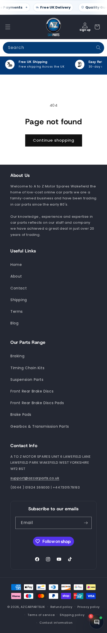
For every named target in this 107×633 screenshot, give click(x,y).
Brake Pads (20, 414)
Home (16, 264)
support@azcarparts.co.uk (34, 478)
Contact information (55, 623)
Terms (16, 311)
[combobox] (53, 48)
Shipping (18, 299)
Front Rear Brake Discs (32, 391)
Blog (14, 323)
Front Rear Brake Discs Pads (37, 402)
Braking (17, 356)
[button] (8, 27)
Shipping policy (72, 615)
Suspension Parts (27, 379)
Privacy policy (88, 607)
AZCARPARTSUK (33, 607)
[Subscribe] (85, 523)
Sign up (85, 30)
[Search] (98, 47)
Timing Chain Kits (27, 367)
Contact (18, 288)
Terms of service (41, 615)
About (16, 276)
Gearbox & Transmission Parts (39, 426)
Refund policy (61, 607)
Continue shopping (53, 140)
